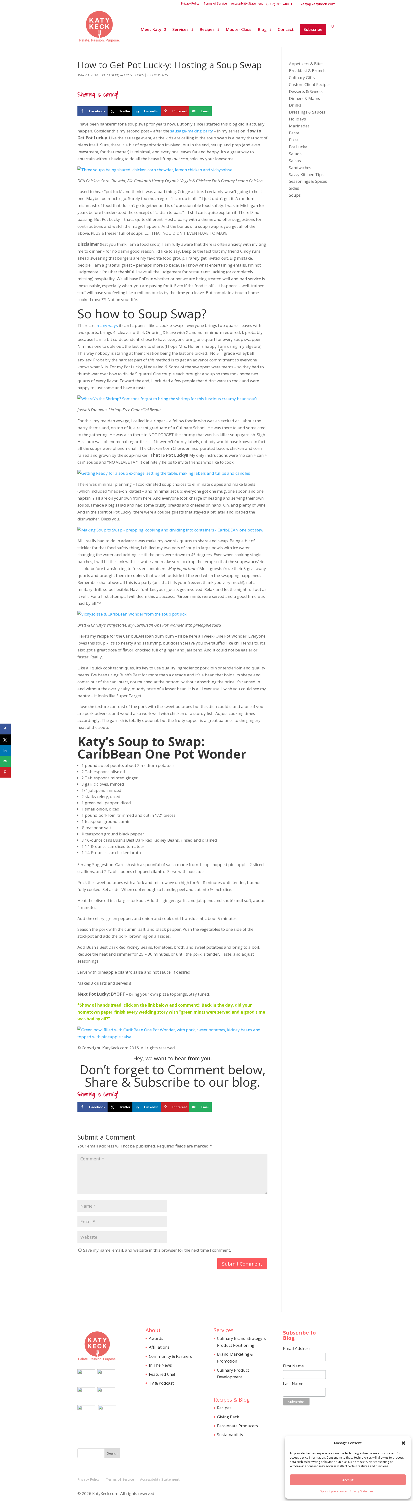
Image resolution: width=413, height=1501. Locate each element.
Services (180, 30)
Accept (347, 1480)
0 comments (157, 75)
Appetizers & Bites (306, 63)
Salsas (295, 160)
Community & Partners (170, 1356)
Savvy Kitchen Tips (306, 174)
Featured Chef (162, 1374)
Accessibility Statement (247, 4)
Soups (139, 75)
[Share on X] (5, 739)
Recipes (207, 30)
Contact (286, 30)
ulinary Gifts (303, 77)
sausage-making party (191, 131)
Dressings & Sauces (307, 112)
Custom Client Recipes (310, 84)
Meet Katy (151, 30)
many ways (107, 325)
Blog (262, 30)
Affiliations (159, 1347)
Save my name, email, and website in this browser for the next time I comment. (157, 1250)
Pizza (294, 140)
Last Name (293, 1383)
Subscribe (313, 29)
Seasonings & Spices (308, 181)
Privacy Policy (190, 4)
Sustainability (230, 1434)
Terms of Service (215, 4)
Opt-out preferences (334, 1491)
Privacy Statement (362, 1491)
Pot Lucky (110, 75)
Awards (156, 1338)
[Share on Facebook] (5, 729)
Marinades (299, 126)
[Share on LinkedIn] (5, 750)
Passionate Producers (237, 1425)
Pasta (294, 133)
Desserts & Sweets (306, 91)
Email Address (296, 1348)
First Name (293, 1366)
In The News (160, 1365)
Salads (295, 153)
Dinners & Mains (304, 98)
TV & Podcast (161, 1383)
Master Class (238, 30)
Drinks (295, 105)
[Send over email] (5, 761)
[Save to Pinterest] (5, 772)
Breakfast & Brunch (307, 70)
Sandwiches (300, 167)
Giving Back (228, 1417)
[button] (403, 1443)
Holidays (297, 119)
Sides (294, 188)
